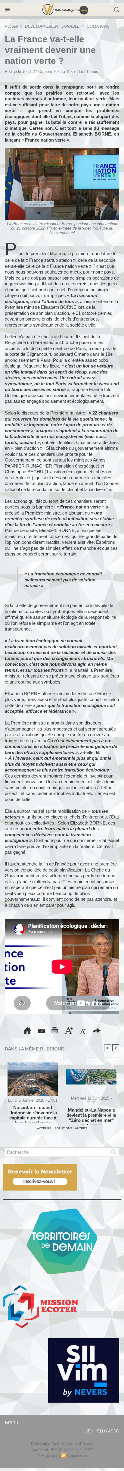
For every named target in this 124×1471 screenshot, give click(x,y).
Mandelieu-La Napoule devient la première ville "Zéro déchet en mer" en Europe (91, 1114)
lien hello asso (102, 1431)
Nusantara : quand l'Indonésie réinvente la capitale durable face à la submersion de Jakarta (32, 1112)
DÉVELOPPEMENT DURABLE (52, 26)
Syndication (77, 1456)
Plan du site (47, 1456)
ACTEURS (44, 1128)
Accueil (11, 26)
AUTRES (81, 1128)
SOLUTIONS (98, 26)
